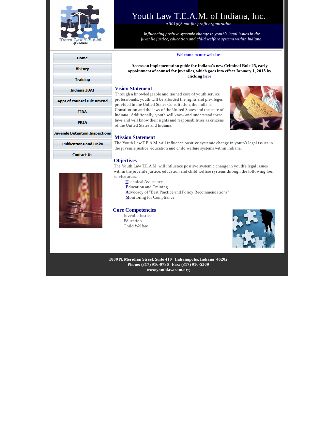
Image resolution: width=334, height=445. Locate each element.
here (207, 76)
